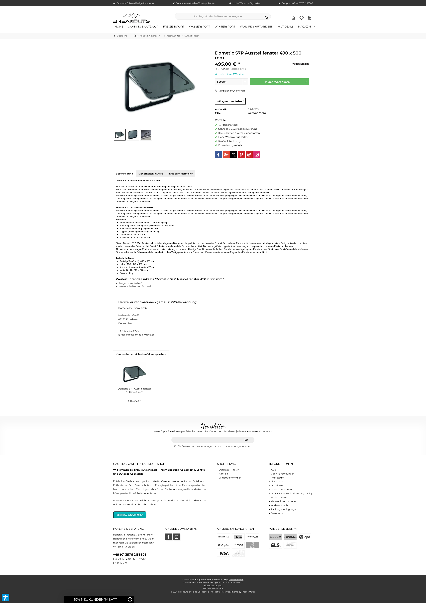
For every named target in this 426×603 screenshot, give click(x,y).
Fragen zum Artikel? (231, 101)
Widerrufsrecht (280, 505)
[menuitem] (309, 17)
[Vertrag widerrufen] (161, 514)
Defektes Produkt (229, 469)
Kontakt (223, 473)
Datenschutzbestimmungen (197, 446)
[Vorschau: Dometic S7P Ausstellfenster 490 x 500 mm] (120, 135)
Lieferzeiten (277, 481)
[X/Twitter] (233, 154)
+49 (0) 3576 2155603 (129, 554)
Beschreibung (124, 173)
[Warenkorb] (309, 17)
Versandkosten (236, 579)
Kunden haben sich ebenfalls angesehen (141, 354)
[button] (5, 597)
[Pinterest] (241, 154)
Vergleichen (225, 90)
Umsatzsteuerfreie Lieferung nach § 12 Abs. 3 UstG (291, 495)
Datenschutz (278, 513)
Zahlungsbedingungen (284, 509)
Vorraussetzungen (213, 585)
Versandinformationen (284, 501)
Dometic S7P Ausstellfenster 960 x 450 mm (134, 390)
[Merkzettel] (301, 17)
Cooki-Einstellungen (282, 473)
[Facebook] (218, 154)
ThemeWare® (248, 591)
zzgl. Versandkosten (236, 69)
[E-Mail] (249, 154)
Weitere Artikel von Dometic (135, 286)
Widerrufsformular (230, 477)
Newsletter (277, 485)
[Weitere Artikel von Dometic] (300, 64)
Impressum (277, 477)
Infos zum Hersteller (180, 173)
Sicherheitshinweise (150, 173)
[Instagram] (256, 154)
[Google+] (226, 154)
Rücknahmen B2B (281, 489)
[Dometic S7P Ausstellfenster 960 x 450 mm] (134, 373)
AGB (273, 469)
